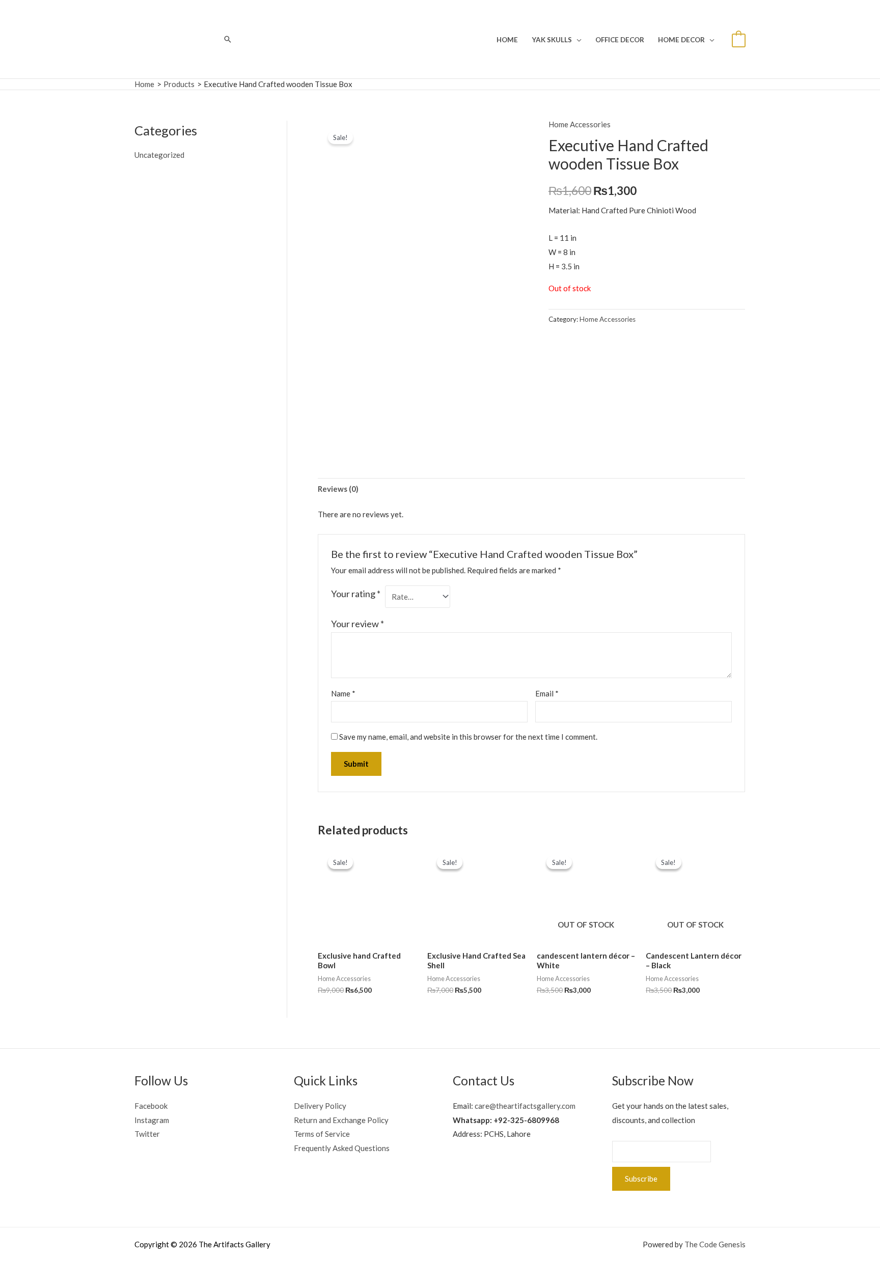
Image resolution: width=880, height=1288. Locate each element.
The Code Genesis (715, 1244)
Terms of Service (322, 1133)
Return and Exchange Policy (341, 1120)
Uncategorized (159, 154)
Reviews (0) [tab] (338, 488)
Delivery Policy (320, 1105)
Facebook (151, 1105)
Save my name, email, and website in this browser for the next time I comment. (468, 736)
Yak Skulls (552, 40)
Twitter (147, 1133)
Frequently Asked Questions (342, 1148)
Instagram (151, 1120)
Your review (357, 623)
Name (343, 693)
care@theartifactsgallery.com (525, 1105)
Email (547, 693)
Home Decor (681, 40)
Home (507, 40)
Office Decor (619, 40)
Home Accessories (579, 124)
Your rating (355, 593)
